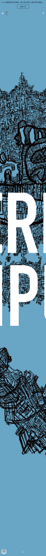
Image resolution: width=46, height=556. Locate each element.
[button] (2, 13)
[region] (23, 5)
